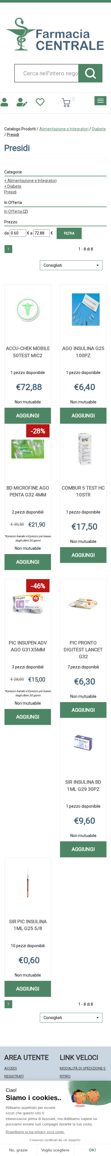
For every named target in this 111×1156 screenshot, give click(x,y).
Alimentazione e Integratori (64, 129)
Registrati (14, 1076)
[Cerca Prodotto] (90, 73)
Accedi (10, 1068)
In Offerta (16, 211)
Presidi (10, 192)
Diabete (99, 129)
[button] (71, 265)
